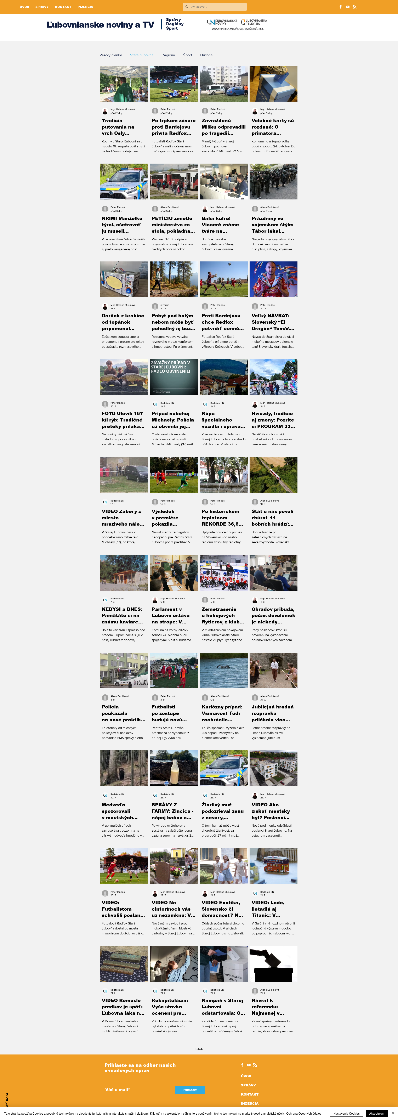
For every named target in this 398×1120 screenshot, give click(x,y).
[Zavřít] (393, 1113)
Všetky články (111, 55)
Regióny (168, 55)
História (206, 55)
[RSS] (354, 7)
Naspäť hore (7, 1104)
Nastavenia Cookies (347, 1113)
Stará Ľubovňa (141, 55)
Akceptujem (377, 1113)
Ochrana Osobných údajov (303, 1113)
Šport (187, 55)
